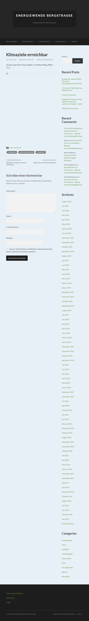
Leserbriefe (12, 152)
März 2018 (66, 465)
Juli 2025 (65, 260)
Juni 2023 (65, 369)
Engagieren (60, 41)
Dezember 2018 (68, 442)
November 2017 (68, 474)
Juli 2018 (65, 455)
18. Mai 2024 (11, 60)
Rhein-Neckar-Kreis (27, 152)
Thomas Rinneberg (71, 128)
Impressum (10, 598)
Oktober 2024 (67, 301)
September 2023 (68, 360)
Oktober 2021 (67, 410)
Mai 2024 (65, 324)
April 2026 (66, 220)
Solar (11, 148)
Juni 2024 (65, 319)
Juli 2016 (65, 505)
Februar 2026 (67, 229)
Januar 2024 (66, 342)
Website (9, 238)
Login (8, 602)
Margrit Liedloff (26, 60)
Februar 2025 (67, 283)
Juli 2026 (65, 206)
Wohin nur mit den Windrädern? (44, 161)
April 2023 (66, 378)
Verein (74, 41)
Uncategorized (67, 567)
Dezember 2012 (68, 524)
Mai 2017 (65, 483)
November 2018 (68, 446)
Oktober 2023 (67, 356)
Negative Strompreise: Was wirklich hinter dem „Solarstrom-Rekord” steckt (72, 101)
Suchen (64, 56)
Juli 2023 (65, 365)
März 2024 (66, 333)
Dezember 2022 (68, 392)
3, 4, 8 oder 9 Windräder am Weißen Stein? (72, 89)
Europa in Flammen (69, 95)
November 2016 (68, 492)
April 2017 (66, 487)
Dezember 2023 (68, 347)
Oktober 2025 (67, 247)
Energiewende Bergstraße (44, 15)
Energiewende (67, 540)
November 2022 (68, 397)
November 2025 (68, 242)
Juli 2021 (65, 415)
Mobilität (65, 549)
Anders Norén (68, 614)
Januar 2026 (66, 233)
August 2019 (66, 437)
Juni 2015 (65, 510)
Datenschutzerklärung (14, 593)
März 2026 (66, 224)
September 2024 (68, 306)
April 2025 (66, 274)
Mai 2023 (65, 374)
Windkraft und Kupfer (70, 108)
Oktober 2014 (67, 514)
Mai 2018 (65, 460)
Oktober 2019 (67, 433)
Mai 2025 (65, 269)
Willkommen (11, 41)
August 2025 (66, 256)
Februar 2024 (67, 337)
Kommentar (11, 191)
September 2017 (68, 478)
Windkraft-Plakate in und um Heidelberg (16, 162)
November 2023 (68, 351)
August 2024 (66, 310)
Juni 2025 (65, 265)
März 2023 (66, 383)
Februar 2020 (67, 424)
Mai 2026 (65, 215)
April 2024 (66, 328)
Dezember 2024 (68, 292)
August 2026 (66, 201)
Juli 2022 (65, 401)
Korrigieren (43, 41)
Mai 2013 (65, 519)
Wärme (64, 572)
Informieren (27, 41)
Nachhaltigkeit (67, 554)
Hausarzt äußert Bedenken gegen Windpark (70, 157)
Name (9, 216)
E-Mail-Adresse (12, 227)
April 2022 (66, 406)
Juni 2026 (65, 210)
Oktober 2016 (67, 496)
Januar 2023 (66, 387)
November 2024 (68, 297)
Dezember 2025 (68, 238)
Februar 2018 (67, 469)
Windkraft (17, 148)
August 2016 (66, 501)
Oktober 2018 (67, 451)
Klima (64, 545)
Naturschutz (66, 558)
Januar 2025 (66, 288)
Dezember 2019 (68, 428)
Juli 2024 (65, 315)
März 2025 (66, 279)
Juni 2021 (65, 419)
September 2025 (68, 251)
